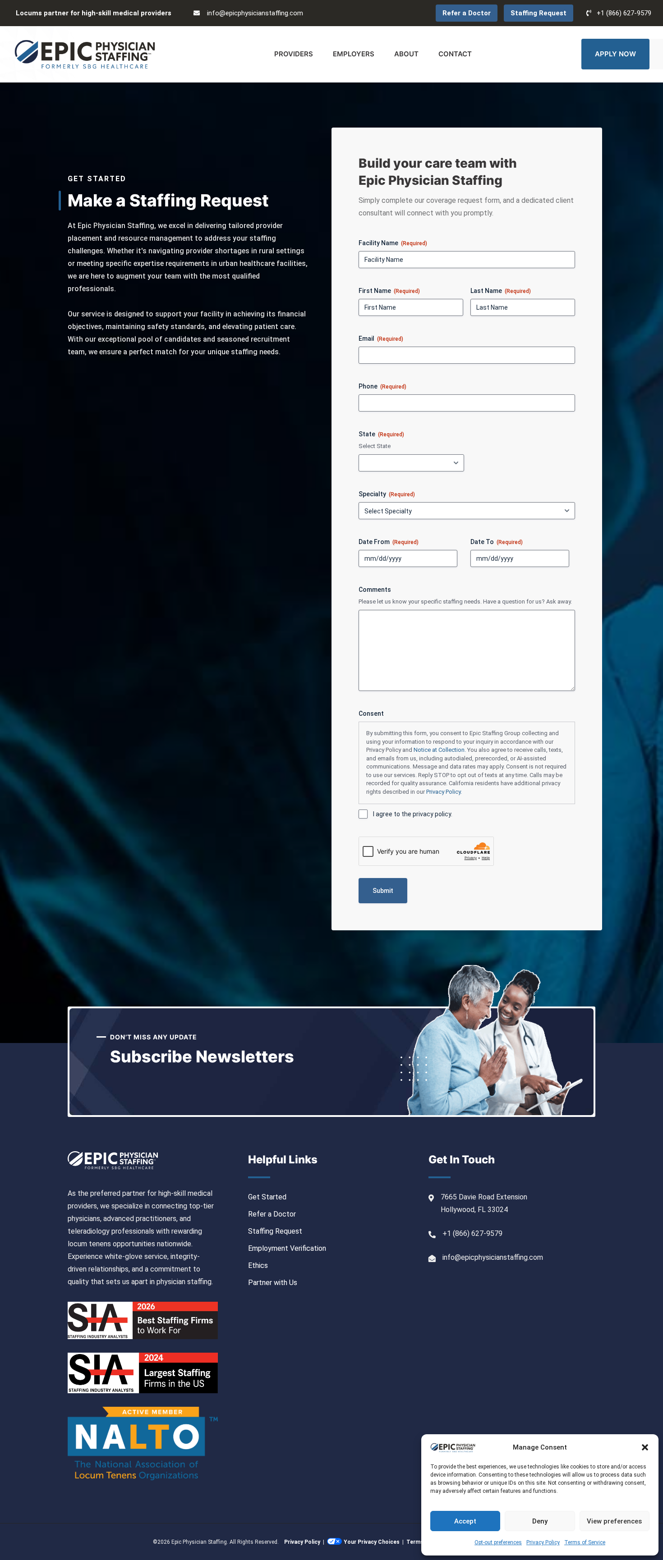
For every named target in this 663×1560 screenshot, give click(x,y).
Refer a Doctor (466, 13)
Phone (382, 386)
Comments (375, 589)
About (406, 54)
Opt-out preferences (498, 1542)
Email (381, 338)
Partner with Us (272, 1282)
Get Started (267, 1197)
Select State (375, 446)
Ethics (258, 1265)
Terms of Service (584, 1542)
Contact (455, 54)
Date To (496, 541)
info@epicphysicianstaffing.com (255, 13)
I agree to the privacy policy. (412, 814)
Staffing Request (538, 13)
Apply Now (615, 54)
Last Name (500, 290)
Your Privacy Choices (372, 1542)
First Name (389, 290)
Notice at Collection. (440, 749)
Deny (540, 1521)
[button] (644, 1447)
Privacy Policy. (444, 791)
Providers (293, 54)
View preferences (614, 1521)
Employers (353, 54)
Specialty (387, 494)
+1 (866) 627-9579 (624, 13)
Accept (465, 1521)
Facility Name (393, 243)
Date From (389, 541)
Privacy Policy (543, 1542)
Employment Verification (287, 1248)
